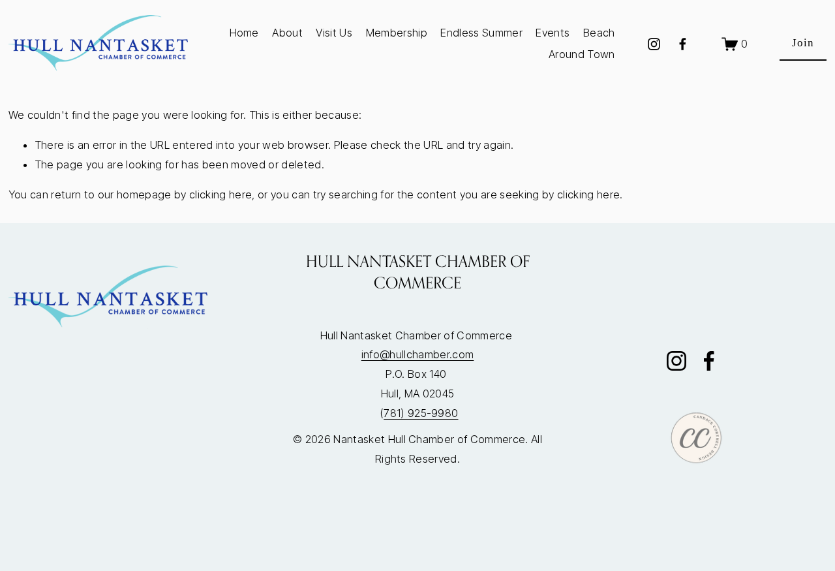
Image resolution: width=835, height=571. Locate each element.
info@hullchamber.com (417, 354)
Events (552, 32)
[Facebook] (682, 44)
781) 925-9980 (421, 413)
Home (244, 32)
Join (802, 43)
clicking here (220, 194)
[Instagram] (653, 44)
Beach (599, 32)
